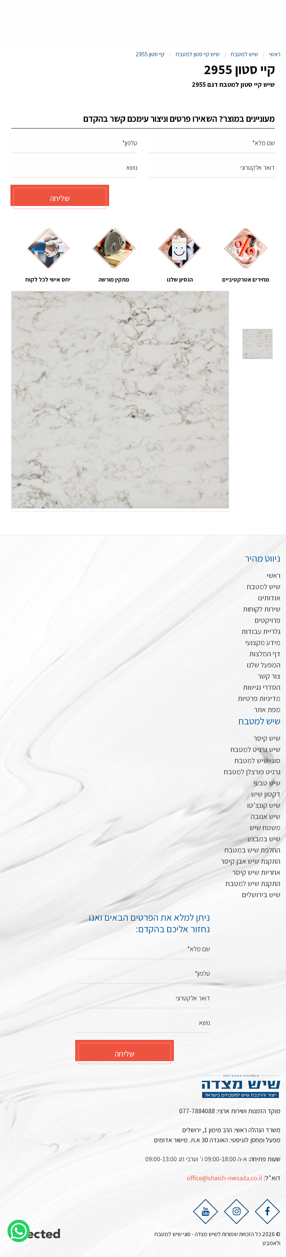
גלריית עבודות (260, 631)
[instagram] (236, 1211)
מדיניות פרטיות (259, 698)
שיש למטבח (263, 586)
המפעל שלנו (263, 665)
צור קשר (269, 676)
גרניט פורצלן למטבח (252, 772)
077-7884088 (197, 1111)
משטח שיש (265, 827)
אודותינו (269, 598)
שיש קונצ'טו (263, 805)
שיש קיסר (267, 738)
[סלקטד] (37, 1234)
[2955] (120, 399)
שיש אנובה (265, 816)
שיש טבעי (266, 783)
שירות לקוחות (261, 609)
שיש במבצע (263, 839)
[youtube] (205, 1211)
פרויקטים (267, 620)
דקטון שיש (265, 794)
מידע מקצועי (262, 642)
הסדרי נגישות (261, 687)
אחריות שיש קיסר (256, 872)
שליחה (60, 198)
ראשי (273, 575)
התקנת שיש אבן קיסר (250, 861)
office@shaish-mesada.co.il (224, 1178)
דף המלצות (264, 653)
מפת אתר (267, 709)
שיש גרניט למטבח (255, 749)
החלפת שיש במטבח (252, 850)
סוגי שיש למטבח (257, 760)
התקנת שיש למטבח (253, 883)
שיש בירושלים (261, 894)
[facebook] (267, 1211)
